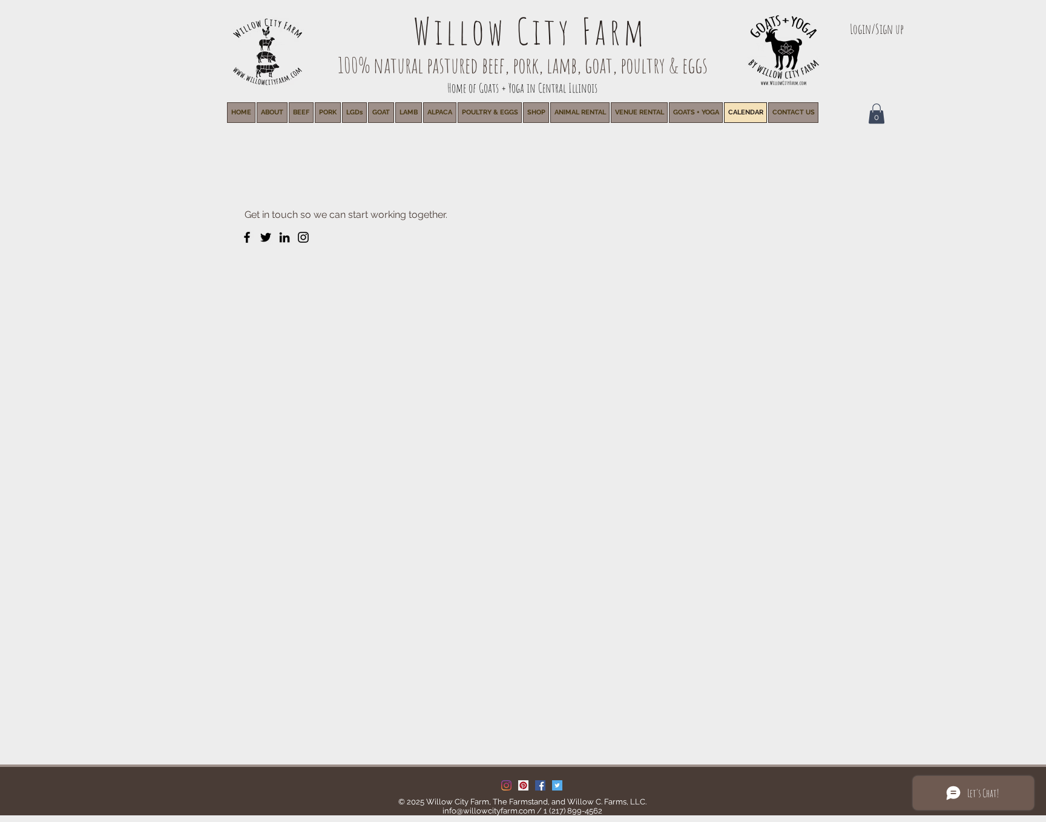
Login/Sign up (877, 29)
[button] (580, 112)
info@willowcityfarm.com (488, 810)
